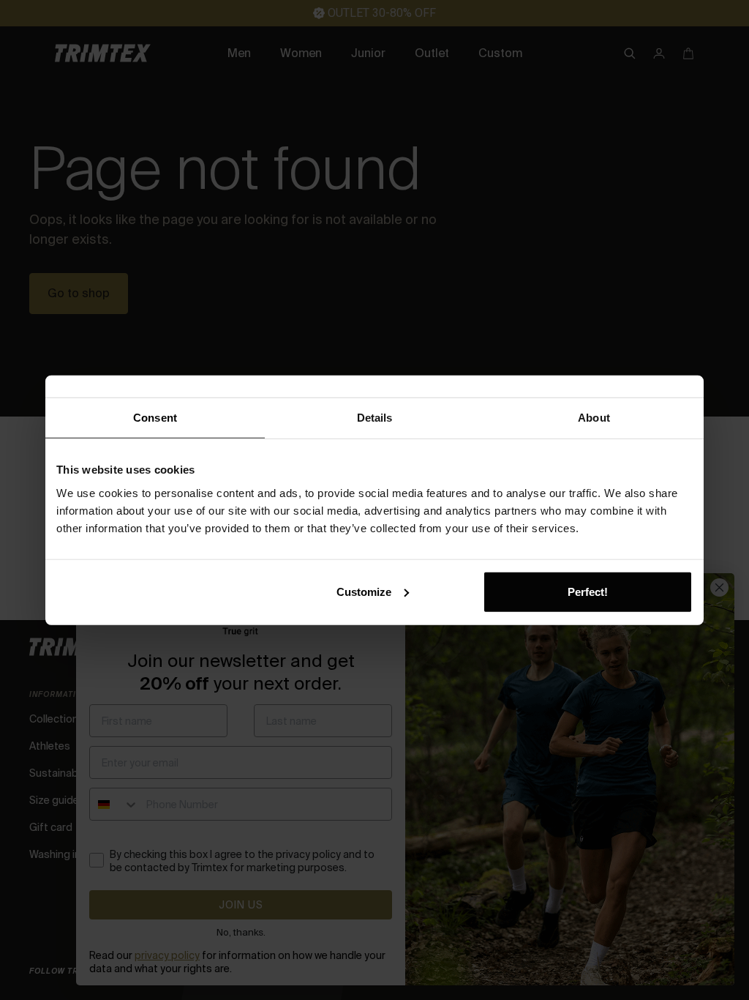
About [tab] (594, 417)
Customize (363, 591)
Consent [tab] (155, 417)
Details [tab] (375, 417)
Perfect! (588, 591)
